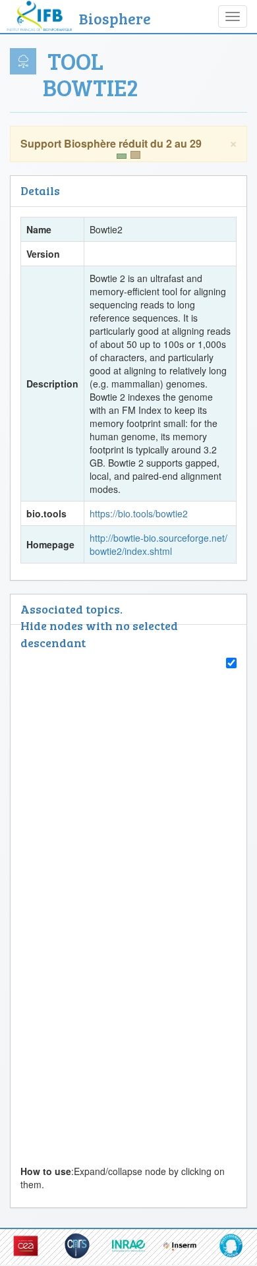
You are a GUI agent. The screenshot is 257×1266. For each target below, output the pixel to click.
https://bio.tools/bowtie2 (139, 513)
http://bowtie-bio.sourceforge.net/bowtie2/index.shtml (158, 544)
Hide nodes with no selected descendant (99, 634)
